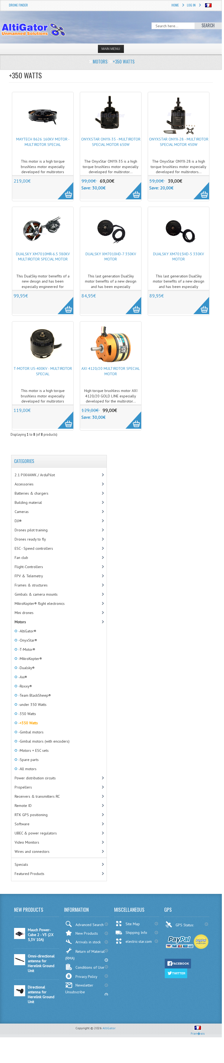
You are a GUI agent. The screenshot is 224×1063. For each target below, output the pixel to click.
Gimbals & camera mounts (36, 594)
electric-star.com (139, 941)
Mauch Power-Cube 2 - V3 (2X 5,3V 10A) (41, 934)
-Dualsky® (26, 667)
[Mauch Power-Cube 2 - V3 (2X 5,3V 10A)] (19, 937)
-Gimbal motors (31, 732)
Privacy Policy (86, 976)
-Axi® (22, 677)
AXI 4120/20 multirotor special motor (110, 371)
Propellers (23, 787)
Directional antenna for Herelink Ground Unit (41, 994)
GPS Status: (185, 925)
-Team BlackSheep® (34, 695)
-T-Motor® (26, 649)
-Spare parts (28, 759)
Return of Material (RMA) (85, 955)
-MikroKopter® (30, 658)
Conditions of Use (89, 967)
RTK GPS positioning (31, 814)
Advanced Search (89, 924)
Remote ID (23, 805)
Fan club (21, 557)
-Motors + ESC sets (33, 750)
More (62, 187)
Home (175, 5)
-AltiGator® (27, 631)
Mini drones (24, 612)
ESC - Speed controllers (34, 548)
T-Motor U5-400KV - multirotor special (43, 371)
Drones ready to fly (30, 539)
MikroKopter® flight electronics (40, 603)
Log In (191, 5)
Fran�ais (198, 1033)
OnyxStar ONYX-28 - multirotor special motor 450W (178, 142)
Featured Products (29, 873)
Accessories (24, 484)
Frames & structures (31, 585)
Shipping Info (136, 932)
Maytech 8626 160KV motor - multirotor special (43, 142)
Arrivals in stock (88, 942)
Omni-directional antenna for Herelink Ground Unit (41, 963)
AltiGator (109, 1028)
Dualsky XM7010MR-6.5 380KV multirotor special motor (43, 257)
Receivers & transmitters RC (37, 796)
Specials (21, 864)
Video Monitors (27, 842)
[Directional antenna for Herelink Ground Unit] (19, 994)
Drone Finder (18, 5)
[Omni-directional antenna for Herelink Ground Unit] (19, 963)
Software (22, 823)
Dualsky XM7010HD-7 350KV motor (110, 257)
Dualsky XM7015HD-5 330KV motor (178, 257)
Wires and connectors (32, 851)
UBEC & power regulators (36, 833)
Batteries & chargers (31, 493)
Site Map (133, 923)
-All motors (27, 768)
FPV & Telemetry (29, 576)
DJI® (18, 520)
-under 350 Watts (32, 704)
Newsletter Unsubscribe (79, 988)
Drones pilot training (31, 530)
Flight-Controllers (29, 566)
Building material (28, 502)
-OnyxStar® (27, 640)
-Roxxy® (25, 686)
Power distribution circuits (35, 778)
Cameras (22, 511)
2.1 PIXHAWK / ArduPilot (35, 474)
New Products (86, 933)
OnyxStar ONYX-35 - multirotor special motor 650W (110, 142)
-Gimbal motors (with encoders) (44, 741)
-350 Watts (27, 713)
